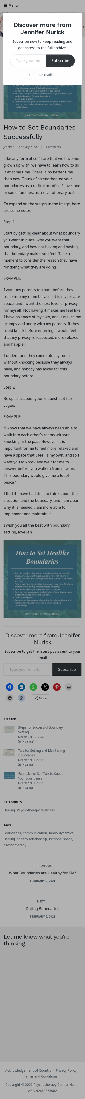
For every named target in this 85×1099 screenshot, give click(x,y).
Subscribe (60, 60)
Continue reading (42, 74)
